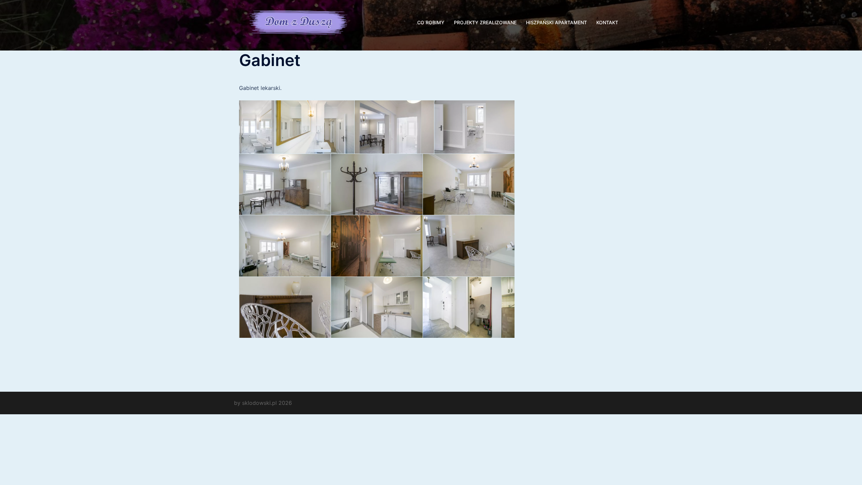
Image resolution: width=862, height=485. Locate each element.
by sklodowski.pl (255, 402)
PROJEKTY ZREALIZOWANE (485, 22)
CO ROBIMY (430, 22)
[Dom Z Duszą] (299, 22)
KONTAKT (607, 22)
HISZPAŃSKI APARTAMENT (556, 22)
